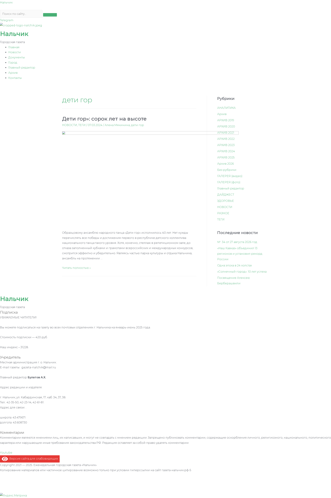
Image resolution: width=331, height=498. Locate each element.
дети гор (137, 125)
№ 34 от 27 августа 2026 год (237, 242)
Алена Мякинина (117, 125)
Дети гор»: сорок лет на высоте (104, 119)
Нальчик (6, 2)
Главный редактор (21, 67)
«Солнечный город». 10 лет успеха (242, 271)
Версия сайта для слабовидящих (33, 458)
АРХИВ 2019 (225, 120)
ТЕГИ (82, 125)
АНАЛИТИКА (226, 108)
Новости (14, 52)
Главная (13, 47)
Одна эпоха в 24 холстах (234, 265)
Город (12, 62)
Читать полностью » (76, 267)
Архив (13, 72)
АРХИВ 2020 (226, 126)
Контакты (15, 78)
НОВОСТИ (69, 125)
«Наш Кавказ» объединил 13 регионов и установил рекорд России (239, 254)
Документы (16, 57)
